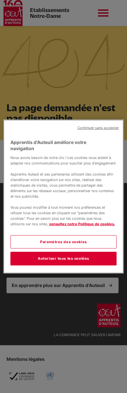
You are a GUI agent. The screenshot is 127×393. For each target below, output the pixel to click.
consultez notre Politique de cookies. (82, 224)
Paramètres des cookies (63, 241)
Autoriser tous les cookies (63, 258)
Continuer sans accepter (98, 127)
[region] (63, 196)
